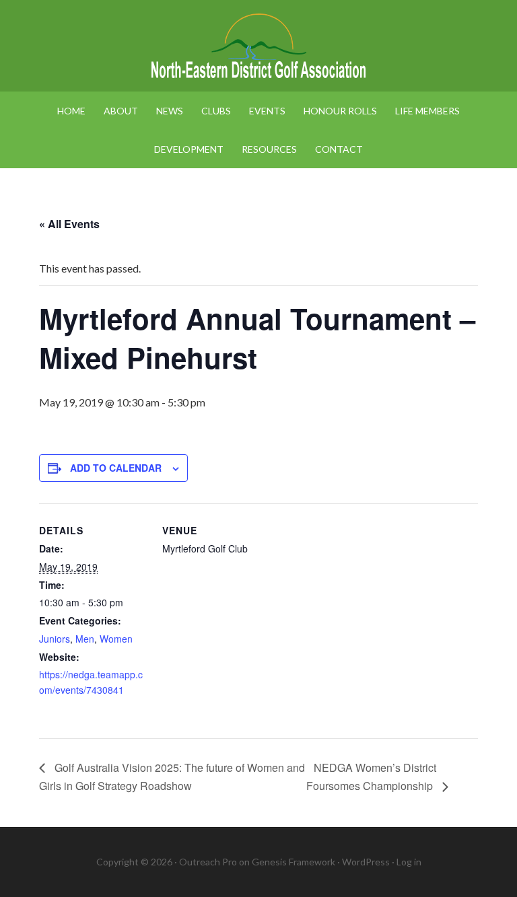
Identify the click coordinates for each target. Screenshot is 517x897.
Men (84, 638)
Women (116, 638)
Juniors (54, 638)
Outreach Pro (208, 861)
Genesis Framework (293, 861)
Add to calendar (116, 467)
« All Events (69, 223)
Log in (409, 861)
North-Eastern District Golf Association (258, 47)
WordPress (366, 861)
